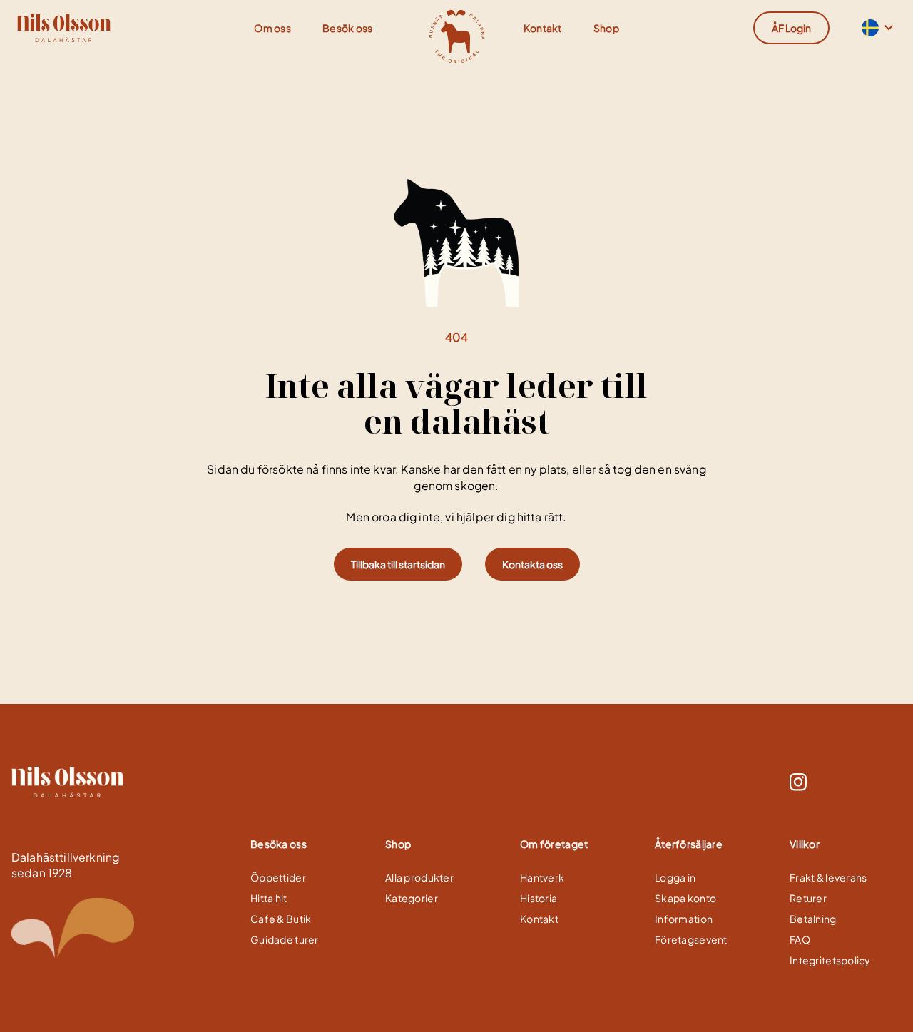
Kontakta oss (532, 564)
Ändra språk (869, 27)
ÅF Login (791, 27)
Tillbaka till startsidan (398, 564)
